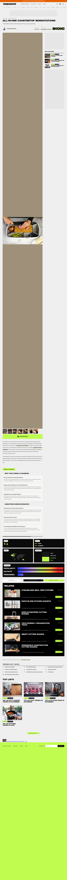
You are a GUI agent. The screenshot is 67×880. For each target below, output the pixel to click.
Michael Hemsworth (12, 28)
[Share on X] (61, 28)
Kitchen (15, 18)
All (4, 7)
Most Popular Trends (25, 659)
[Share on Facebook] (58, 28)
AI (12, 7)
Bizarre (57, 7)
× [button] (65, 1)
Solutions (33, 4)
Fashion (52, 7)
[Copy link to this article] (54, 28)
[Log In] (60, 4)
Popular (8, 7)
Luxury (48, 7)
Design (28, 7)
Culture (23, 7)
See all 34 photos (9, 469)
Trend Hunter (5, 18)
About (44, 4)
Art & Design (10, 18)
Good (44, 7)
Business (36, 7)
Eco (40, 7)
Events (39, 4)
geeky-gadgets (43, 29)
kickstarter (49, 29)
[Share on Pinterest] (63, 28)
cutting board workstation (22, 445)
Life (19, 7)
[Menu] (63, 4)
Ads (32, 7)
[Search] (57, 4)
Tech (15, 7)
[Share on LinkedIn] (56, 28)
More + (64, 7)
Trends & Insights (25, 4)
